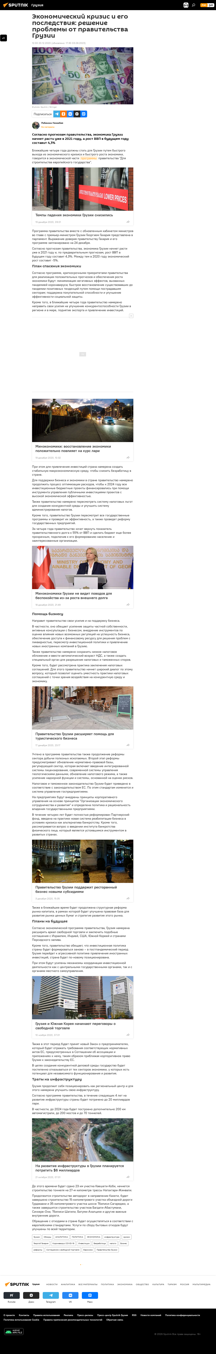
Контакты (24, 1315)
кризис (126, 1237)
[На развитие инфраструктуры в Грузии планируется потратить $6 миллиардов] (82, 1140)
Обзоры (47, 1237)
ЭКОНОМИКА (93, 1237)
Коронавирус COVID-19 (63, 1243)
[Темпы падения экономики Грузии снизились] (82, 189)
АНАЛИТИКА (61, 1237)
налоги (113, 1243)
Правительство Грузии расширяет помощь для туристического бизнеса (74, 736)
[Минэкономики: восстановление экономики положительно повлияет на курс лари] (82, 420)
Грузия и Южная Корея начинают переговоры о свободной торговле (75, 1025)
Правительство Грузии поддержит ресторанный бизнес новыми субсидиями (76, 889)
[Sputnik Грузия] (16, 7)
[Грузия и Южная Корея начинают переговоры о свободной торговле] (82, 997)
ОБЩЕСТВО (142, 1284)
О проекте (9, 1315)
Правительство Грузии (107, 1249)
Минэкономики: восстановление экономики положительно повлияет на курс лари (73, 448)
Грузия (37, 1237)
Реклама (68, 1315)
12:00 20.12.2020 (41, 43)
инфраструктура (111, 1237)
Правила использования (46, 1315)
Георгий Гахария (41, 1243)
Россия (184, 1284)
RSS (134, 1315)
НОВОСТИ (52, 1284)
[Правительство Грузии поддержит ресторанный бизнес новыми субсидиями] (82, 861)
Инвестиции (84, 1243)
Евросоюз (88, 1249)
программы (89, 158)
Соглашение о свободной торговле (62, 1249)
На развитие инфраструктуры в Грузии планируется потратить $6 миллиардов (79, 1168)
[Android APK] (13, 1332)
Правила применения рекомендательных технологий (72, 1319)
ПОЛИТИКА (77, 1237)
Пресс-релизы (85, 1315)
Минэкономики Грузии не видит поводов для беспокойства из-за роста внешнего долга (73, 595)
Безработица (100, 1243)
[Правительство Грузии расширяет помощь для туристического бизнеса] (82, 708)
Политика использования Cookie (21, 1319)
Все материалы (48, 127)
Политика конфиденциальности (182, 1315)
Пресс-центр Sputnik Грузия (112, 1315)
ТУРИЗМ (172, 1284)
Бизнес (123, 1243)
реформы (38, 1249)
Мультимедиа (201, 1284)
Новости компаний (151, 1315)
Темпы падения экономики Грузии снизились (74, 215)
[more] (128, 221)
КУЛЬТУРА (158, 1284)
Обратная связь (114, 1319)
